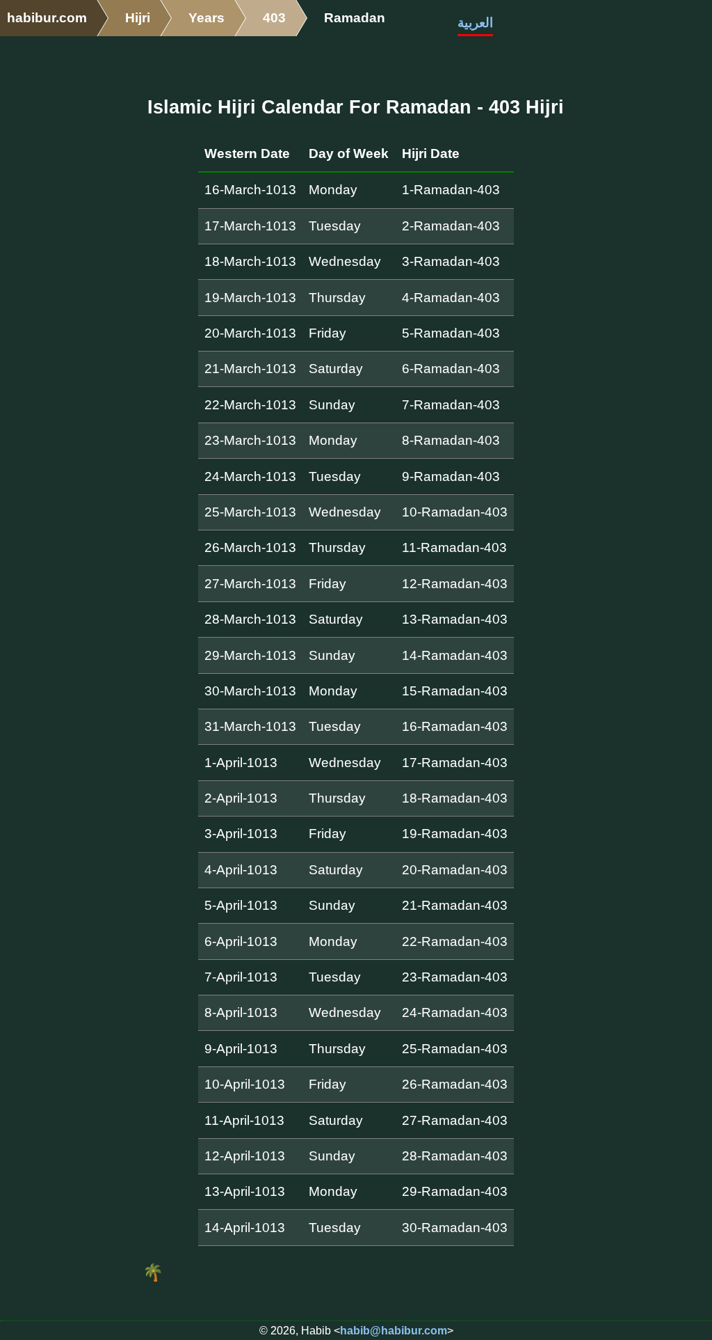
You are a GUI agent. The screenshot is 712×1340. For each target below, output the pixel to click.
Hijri (137, 17)
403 (274, 17)
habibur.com (47, 17)
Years (206, 17)
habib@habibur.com (393, 1331)
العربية (475, 22)
